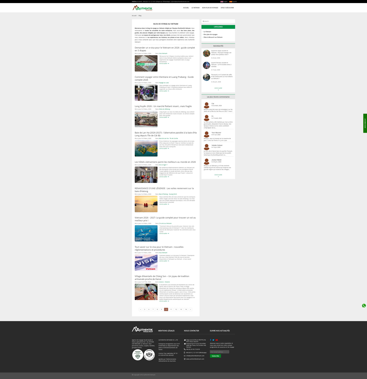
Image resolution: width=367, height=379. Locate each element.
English (225, 1)
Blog (140, 15)
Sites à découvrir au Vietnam (213, 37)
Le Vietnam (196, 8)
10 (166, 309)
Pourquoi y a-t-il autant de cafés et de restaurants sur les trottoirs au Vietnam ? (222, 76)
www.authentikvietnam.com (195, 359)
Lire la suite (163, 63)
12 (176, 309)
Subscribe (215, 356)
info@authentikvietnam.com (181, 1)
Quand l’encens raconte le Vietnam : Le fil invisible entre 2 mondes (221, 64)
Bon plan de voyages (210, 8)
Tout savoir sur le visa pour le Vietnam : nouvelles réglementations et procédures (159, 248)
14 (186, 309)
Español (234, 1)
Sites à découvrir (227, 8)
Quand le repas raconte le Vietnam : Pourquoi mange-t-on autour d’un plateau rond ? (221, 52)
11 (171, 309)
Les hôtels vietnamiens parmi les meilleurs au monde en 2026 (165, 161)
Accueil (186, 8)
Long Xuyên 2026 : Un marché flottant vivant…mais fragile (163, 106)
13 (181, 309)
